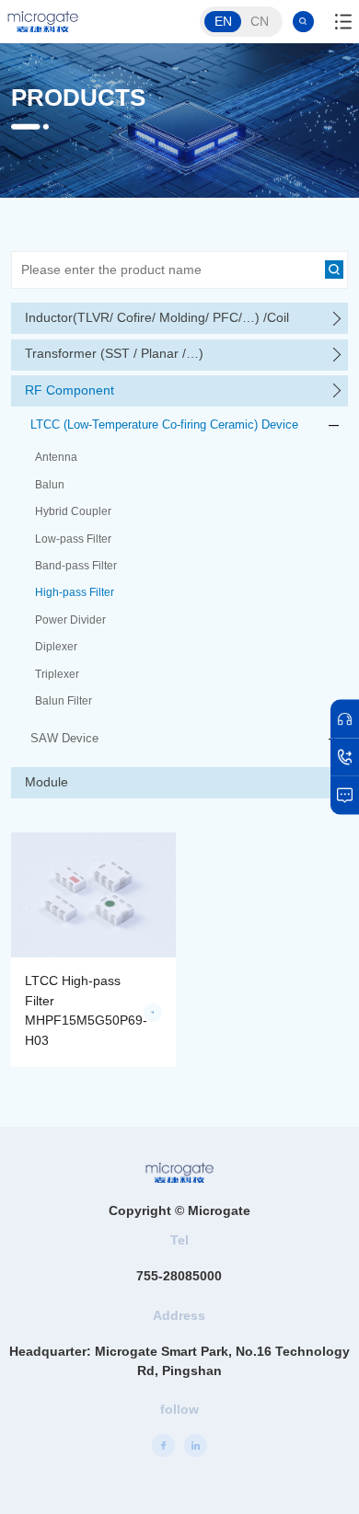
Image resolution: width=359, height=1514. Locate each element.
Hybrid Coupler (73, 511)
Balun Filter (63, 700)
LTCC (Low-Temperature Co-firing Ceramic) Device (164, 424)
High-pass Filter (74, 592)
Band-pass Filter (76, 565)
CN (259, 21)
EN (223, 21)
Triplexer (57, 674)
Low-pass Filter (73, 539)
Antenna (56, 457)
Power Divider (70, 620)
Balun (49, 484)
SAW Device (64, 738)
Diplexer (56, 646)
